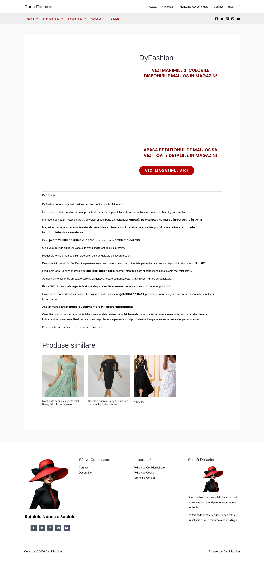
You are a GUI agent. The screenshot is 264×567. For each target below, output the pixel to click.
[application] (36, 18)
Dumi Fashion (38, 6)
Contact (218, 6)
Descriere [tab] (49, 195)
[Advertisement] (180, 119)
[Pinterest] (232, 18)
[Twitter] (222, 18)
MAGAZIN (168, 6)
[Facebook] (216, 18)
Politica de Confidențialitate (149, 467)
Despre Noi (85, 472)
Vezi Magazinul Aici (167, 170)
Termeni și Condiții (144, 477)
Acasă (152, 6)
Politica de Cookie (143, 472)
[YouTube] (238, 18)
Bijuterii (115, 18)
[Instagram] (227, 18)
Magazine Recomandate (194, 6)
